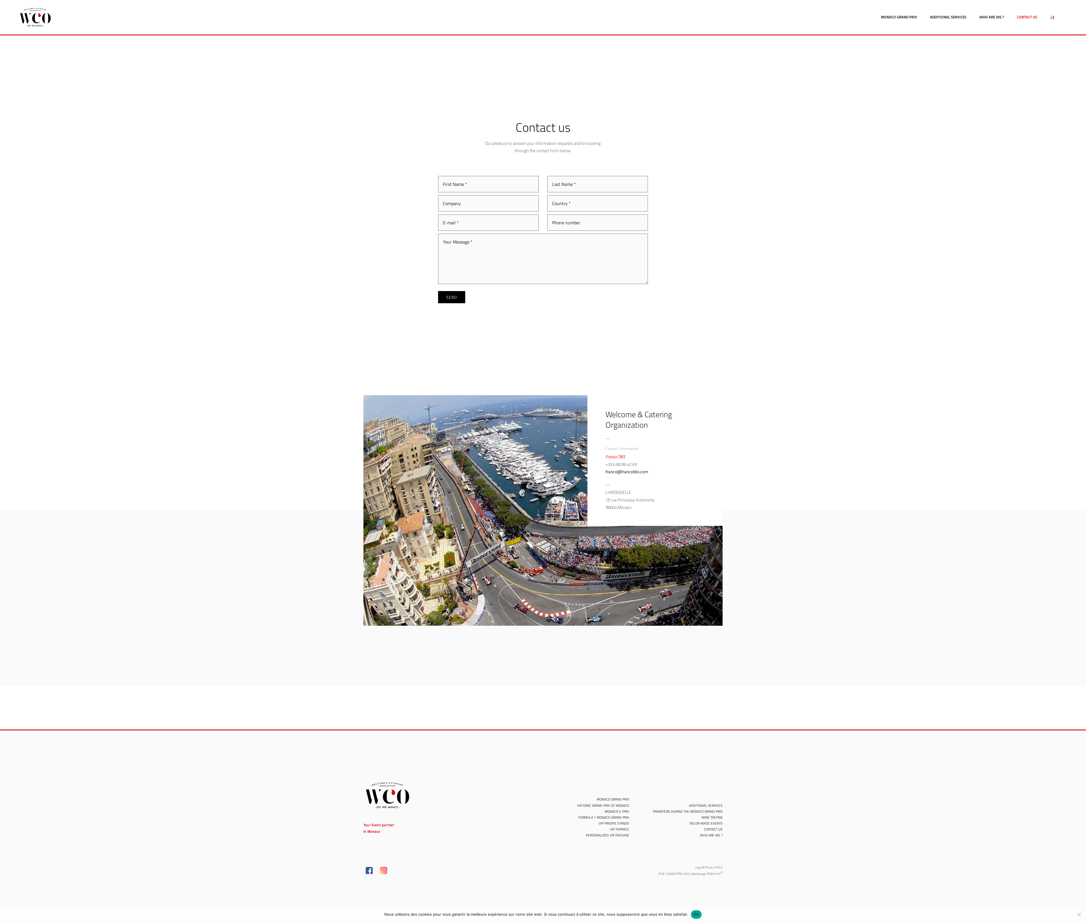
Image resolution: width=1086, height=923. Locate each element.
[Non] (1079, 914)
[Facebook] (369, 870)
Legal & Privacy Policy (709, 867)
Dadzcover (715, 873)
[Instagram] (383, 870)
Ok (696, 914)
